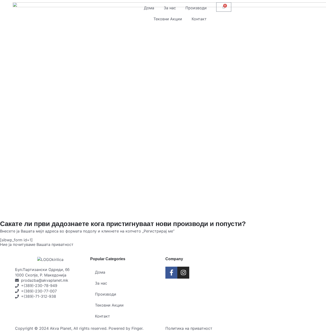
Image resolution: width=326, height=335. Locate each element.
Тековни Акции (167, 18)
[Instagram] (183, 273)
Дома (149, 7)
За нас (170, 7)
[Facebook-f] (171, 273)
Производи (196, 7)
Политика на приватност (188, 328)
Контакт (199, 18)
